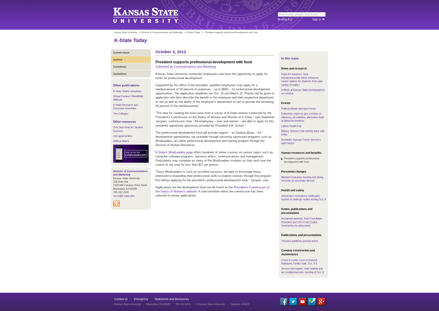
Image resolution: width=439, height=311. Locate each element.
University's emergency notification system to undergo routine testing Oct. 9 (303, 197)
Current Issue (121, 52)
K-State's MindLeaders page (174, 152)
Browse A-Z (285, 19)
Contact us (121, 299)
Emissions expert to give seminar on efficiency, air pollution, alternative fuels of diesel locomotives (302, 117)
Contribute (119, 66)
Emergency (141, 299)
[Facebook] (283, 301)
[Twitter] (293, 301)
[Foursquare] (312, 301)
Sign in (316, 19)
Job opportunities (122, 136)
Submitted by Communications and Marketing (185, 66)
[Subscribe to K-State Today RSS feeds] (116, 205)
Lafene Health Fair (291, 126)
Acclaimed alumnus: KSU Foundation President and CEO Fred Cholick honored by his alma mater (301, 222)
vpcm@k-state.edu (123, 195)
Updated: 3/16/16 (239, 304)
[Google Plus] (321, 301)
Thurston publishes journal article (299, 240)
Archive (117, 59)
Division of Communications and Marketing (162, 32)
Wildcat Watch (121, 141)
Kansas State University (151, 15)
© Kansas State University (210, 304)
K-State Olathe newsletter (127, 91)
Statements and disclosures (172, 299)
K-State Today (193, 32)
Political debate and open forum (298, 108)
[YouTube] (302, 301)
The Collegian (120, 113)
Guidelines (119, 73)
